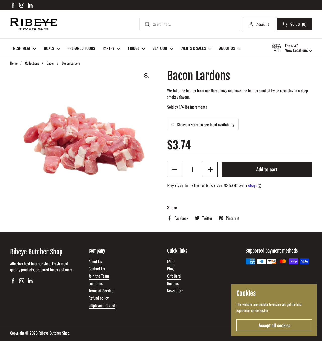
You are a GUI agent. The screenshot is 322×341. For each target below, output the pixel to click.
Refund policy (99, 298)
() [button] (298, 25)
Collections (32, 63)
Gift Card (174, 276)
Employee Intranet (102, 305)
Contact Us (97, 269)
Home (14, 63)
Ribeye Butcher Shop (54, 333)
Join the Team (99, 276)
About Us (95, 261)
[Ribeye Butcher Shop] (33, 24)
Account (262, 24)
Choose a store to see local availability (205, 124)
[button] (292, 48)
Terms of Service (101, 291)
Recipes (173, 283)
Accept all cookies (274, 325)
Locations (96, 283)
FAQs (170, 261)
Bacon (50, 63)
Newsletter (175, 291)
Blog (170, 269)
